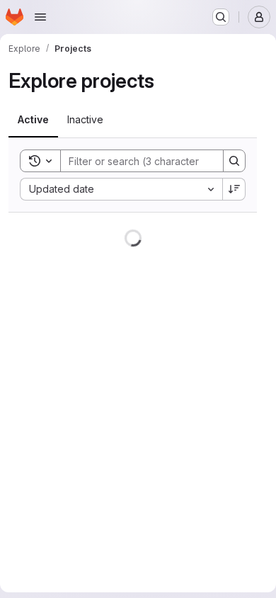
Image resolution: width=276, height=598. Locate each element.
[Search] (234, 161)
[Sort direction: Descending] (234, 189)
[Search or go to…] (220, 17)
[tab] (33, 119)
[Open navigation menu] (40, 17)
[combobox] (121, 189)
